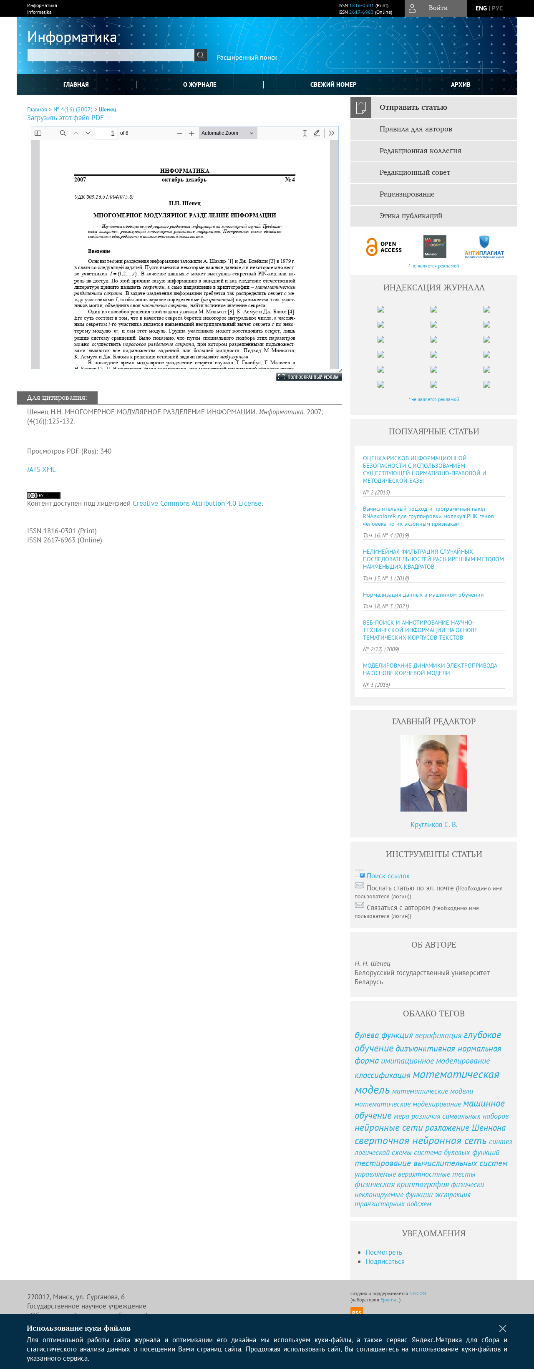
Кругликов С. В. (434, 824)
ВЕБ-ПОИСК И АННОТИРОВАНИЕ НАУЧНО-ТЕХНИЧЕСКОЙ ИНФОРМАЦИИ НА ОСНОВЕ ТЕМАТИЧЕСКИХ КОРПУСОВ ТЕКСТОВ (420, 630)
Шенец (107, 109)
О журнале (200, 84)
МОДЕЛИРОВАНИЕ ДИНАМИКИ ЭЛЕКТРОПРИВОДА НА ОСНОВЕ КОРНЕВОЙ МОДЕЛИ (430, 669)
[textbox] (111, 55)
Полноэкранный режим (300, 377)
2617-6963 (361, 12)
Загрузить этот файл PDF (65, 117)
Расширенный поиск (247, 57)
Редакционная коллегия (420, 151)
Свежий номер (333, 84)
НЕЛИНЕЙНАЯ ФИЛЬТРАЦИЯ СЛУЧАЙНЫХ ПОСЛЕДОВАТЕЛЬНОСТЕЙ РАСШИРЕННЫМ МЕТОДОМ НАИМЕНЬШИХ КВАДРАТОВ (433, 559)
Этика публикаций (411, 216)
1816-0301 (361, 5)
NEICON (417, 1293)
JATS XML (41, 469)
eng (481, 8)
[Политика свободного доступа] (384, 246)
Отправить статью (413, 107)
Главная (76, 84)
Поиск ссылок (388, 875)
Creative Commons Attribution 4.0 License (197, 503)
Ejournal (389, 1299)
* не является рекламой (434, 265)
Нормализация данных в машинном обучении (423, 594)
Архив (461, 84)
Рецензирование (407, 194)
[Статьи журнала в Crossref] (434, 246)
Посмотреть (383, 1252)
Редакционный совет (415, 172)
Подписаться (385, 1261)
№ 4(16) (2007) (73, 109)
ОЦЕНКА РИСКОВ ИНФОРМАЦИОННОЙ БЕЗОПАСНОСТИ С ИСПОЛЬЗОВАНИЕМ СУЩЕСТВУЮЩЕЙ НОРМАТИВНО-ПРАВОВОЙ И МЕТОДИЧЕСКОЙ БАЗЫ (424, 469)
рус (497, 8)
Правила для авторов (416, 129)
